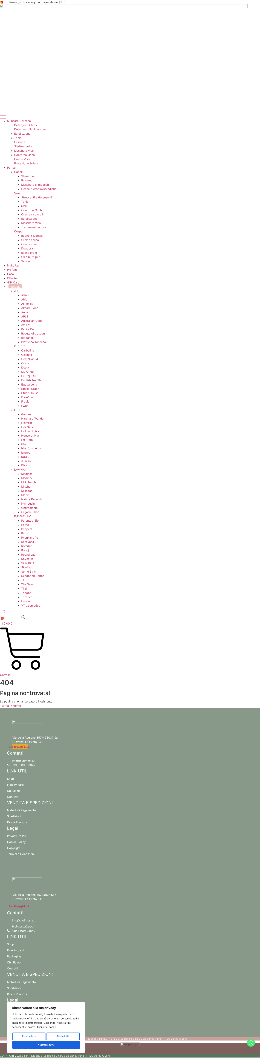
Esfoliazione (22, 133)
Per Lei (11, 167)
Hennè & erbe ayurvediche (38, 189)
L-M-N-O (20, 469)
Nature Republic (32, 499)
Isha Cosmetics (31, 448)
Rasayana (27, 542)
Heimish (26, 422)
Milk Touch (28, 482)
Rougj (25, 550)
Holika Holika (30, 431)
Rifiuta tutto (63, 1036)
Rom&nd (26, 546)
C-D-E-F (19, 346)
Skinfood (27, 567)
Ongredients (29, 508)
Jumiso (26, 461)
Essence (19, 142)
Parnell (25, 525)
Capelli (18, 172)
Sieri (24, 206)
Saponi (25, 261)
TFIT (24, 580)
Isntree (25, 452)
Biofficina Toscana (33, 342)
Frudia (25, 401)
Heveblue (27, 427)
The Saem (27, 584)
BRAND (15, 286)
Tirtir (24, 588)
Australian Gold (31, 320)
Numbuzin (28, 503)
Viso (17, 193)
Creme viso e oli (32, 214)
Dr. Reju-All (28, 376)
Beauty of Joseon (33, 333)
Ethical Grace (30, 388)
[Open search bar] (23, 616)
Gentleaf (27, 414)
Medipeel (27, 478)
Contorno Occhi (24, 155)
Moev (25, 495)
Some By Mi (29, 571)
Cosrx (25, 363)
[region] (46, 1027)
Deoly (25, 367)
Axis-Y (25, 325)
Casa (10, 274)
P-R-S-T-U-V (22, 516)
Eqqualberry (29, 384)
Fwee (24, 405)
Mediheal (27, 474)
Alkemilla (27, 303)
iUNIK (25, 457)
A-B (16, 291)
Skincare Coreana (19, 121)
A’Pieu (25, 295)
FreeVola (27, 397)
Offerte (12, 278)
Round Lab (28, 554)
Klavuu (25, 465)
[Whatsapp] (251, 1043)
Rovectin (27, 559)
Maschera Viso (24, 150)
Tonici (18, 138)
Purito (25, 533)
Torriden (26, 597)
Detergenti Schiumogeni (30, 129)
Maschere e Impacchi (35, 184)
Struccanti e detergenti (36, 197)
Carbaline (27, 350)
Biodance (27, 337)
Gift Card (13, 282)
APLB (24, 316)
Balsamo (27, 180)
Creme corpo (30, 240)
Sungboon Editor (32, 576)
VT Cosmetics (30, 605)
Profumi (12, 269)
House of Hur (30, 435)
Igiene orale (29, 252)
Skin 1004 (27, 563)
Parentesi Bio (30, 520)
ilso (23, 444)
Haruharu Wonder (33, 418)
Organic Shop (30, 512)
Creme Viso (22, 159)
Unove (25, 601)
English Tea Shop (32, 380)
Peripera (26, 529)
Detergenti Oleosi (25, 125)
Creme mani (29, 244)
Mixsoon (27, 491)
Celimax (26, 354)
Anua (24, 312)
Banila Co (27, 329)
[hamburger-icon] (3, 117)
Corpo (18, 231)
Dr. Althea (27, 371)
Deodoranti (28, 248)
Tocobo (26, 593)
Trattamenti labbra (33, 227)
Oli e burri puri (30, 257)
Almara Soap (29, 308)
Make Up (13, 265)
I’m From (27, 440)
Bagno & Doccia (32, 235)
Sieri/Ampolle (23, 146)
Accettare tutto (46, 1045)
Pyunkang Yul (30, 537)
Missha (25, 486)
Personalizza (29, 1036)
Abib (24, 299)
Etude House (29, 393)
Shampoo (27, 176)
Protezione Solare (26, 163)
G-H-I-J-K (20, 410)
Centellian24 (29, 359)
